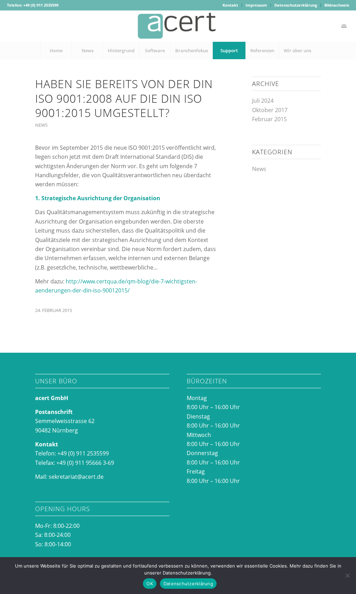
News (41, 125)
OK (149, 583)
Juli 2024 (263, 100)
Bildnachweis (336, 5)
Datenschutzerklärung (295, 5)
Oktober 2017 (270, 110)
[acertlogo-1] (178, 26)
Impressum (256, 5)
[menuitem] (230, 5)
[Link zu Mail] (344, 26)
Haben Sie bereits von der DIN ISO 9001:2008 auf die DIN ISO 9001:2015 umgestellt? (124, 98)
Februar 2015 (269, 119)
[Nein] (347, 575)
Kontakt (230, 5)
